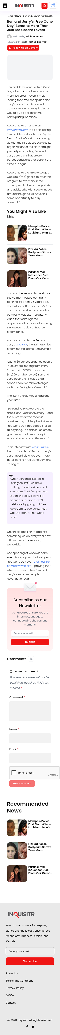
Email (14, 749)
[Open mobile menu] (5, 6)
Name (14, 729)
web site (21, 344)
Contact (11, 1002)
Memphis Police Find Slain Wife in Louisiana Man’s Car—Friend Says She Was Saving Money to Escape (40, 234)
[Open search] (45, 6)
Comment (17, 697)
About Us (12, 973)
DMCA (10, 995)
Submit (30, 642)
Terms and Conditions (19, 980)
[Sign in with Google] (53, 5)
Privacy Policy (15, 988)
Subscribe (30, 961)
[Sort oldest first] (31, 659)
